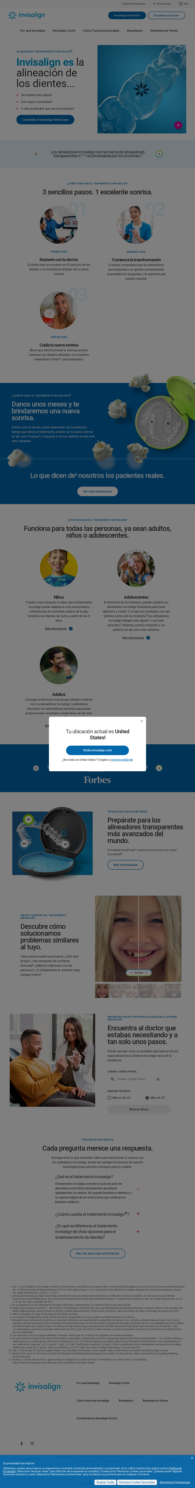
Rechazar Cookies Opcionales (137, 1482)
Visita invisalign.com (97, 750)
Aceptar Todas (105, 1482)
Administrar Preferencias (175, 1482)
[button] (192, 1458)
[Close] (142, 721)
